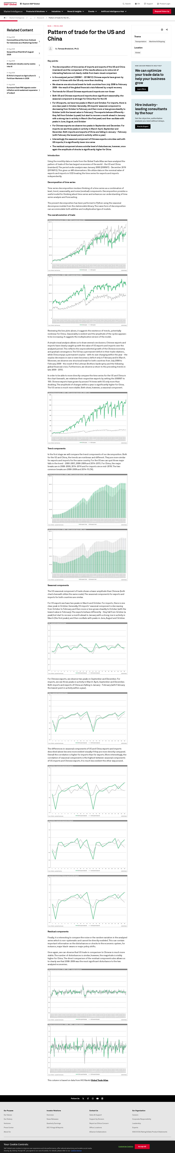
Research (40, 18)
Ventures (7, 1123)
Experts (135, 1128)
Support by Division (96, 1119)
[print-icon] (162, 29)
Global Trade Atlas (99, 1080)
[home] (4, 18)
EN (139, 4)
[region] (87, 1147)
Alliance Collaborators (97, 1132)
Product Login (165, 4)
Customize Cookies (125, 1146)
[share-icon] (166, 29)
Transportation (140, 42)
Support (150, 4)
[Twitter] (83, 1098)
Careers (135, 1115)
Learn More (141, 89)
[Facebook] (88, 1098)
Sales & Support (95, 1115)
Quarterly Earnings (54, 1123)
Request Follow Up (162, 11)
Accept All (142, 1146)
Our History (8, 1119)
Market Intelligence (16, 18)
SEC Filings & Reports (55, 1128)
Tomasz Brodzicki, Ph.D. (68, 48)
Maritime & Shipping (157, 42)
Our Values (8, 1115)
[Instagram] (93, 1098)
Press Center (9, 1128)
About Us (7, 1132)
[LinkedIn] (102, 1098)
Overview (50, 1115)
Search (128, 4)
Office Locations (95, 1128)
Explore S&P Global (31, 4)
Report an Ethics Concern (99, 1123)
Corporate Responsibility (141, 1119)
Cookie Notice (76, 1150)
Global (137, 53)
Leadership (136, 1123)
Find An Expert (142, 126)
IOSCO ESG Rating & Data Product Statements (149, 1132)
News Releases (52, 1119)
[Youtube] (97, 1098)
